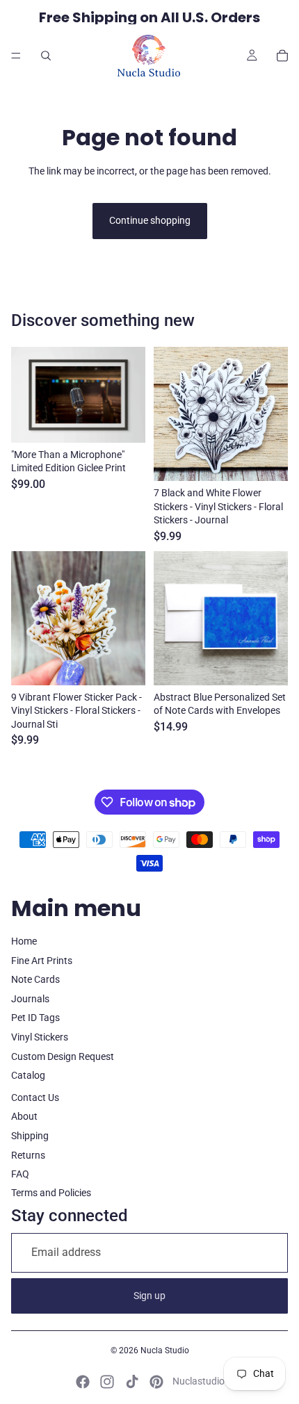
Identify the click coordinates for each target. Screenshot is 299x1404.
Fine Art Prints (41, 960)
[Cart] (282, 55)
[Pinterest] (156, 1381)
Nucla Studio (164, 1350)
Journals (30, 998)
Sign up (149, 1295)
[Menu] (16, 56)
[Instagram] (107, 1381)
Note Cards (35, 979)
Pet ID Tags (35, 1017)
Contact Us (35, 1097)
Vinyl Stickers (39, 1037)
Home (24, 941)
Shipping (30, 1135)
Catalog (28, 1075)
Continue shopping (150, 220)
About (24, 1116)
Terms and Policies (51, 1192)
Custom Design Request (62, 1056)
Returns (28, 1155)
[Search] (46, 55)
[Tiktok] (132, 1381)
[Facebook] (82, 1381)
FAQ (20, 1173)
